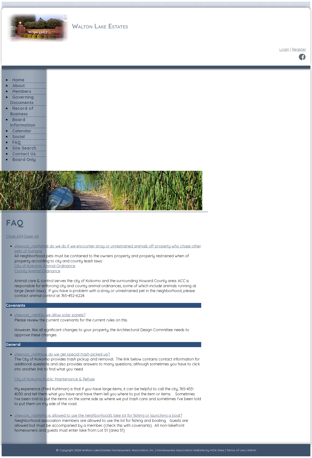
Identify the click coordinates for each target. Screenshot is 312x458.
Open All (31, 236)
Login (284, 49)
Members (21, 91)
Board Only (24, 159)
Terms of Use (235, 450)
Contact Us (24, 153)
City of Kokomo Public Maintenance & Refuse (54, 379)
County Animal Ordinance (37, 271)
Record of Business (22, 111)
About (18, 85)
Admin (251, 450)
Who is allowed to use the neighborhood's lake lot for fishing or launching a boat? (98, 415)
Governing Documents (22, 99)
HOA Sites (217, 450)
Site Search (24, 148)
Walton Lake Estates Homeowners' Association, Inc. (118, 450)
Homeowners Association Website (181, 450)
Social (18, 136)
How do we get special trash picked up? (62, 354)
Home (18, 79)
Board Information (22, 122)
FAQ (16, 142)
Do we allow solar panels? (50, 314)
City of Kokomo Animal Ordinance (44, 265)
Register (299, 49)
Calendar (21, 130)
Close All (13, 236)
